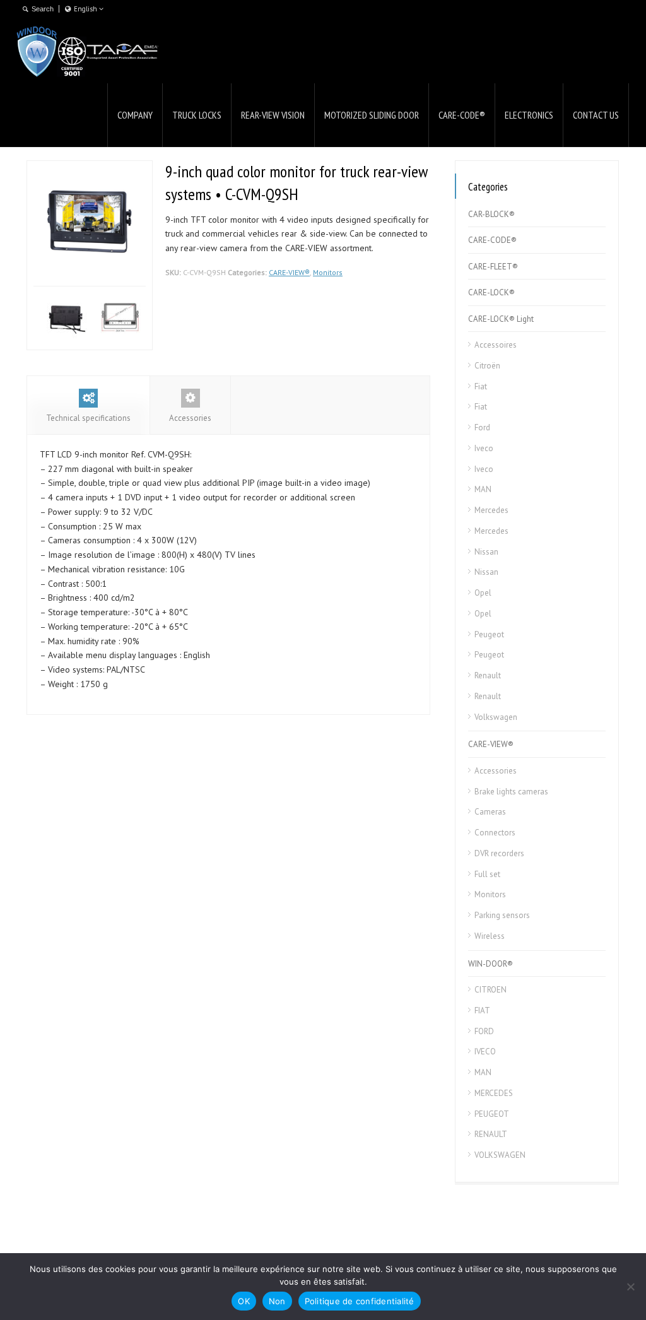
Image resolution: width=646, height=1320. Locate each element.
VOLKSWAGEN (500, 1155)
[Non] (630, 1286)
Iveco (483, 448)
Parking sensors (502, 915)
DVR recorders (499, 853)
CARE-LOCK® (491, 292)
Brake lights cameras (511, 791)
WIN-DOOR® (490, 963)
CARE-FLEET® (493, 266)
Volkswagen (495, 717)
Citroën (487, 365)
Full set (487, 874)
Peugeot (489, 634)
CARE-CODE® (461, 115)
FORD (484, 1031)
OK (244, 1301)
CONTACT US (596, 115)
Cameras (490, 811)
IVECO (485, 1051)
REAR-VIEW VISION (273, 115)
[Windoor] (88, 51)
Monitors (328, 272)
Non (277, 1301)
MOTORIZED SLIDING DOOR (371, 115)
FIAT (482, 1010)
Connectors (494, 832)
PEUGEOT (491, 1114)
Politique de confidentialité (359, 1301)
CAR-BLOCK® (491, 214)
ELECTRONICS (529, 115)
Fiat (480, 386)
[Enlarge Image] (43, 167)
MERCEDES (493, 1093)
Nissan (486, 551)
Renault (487, 675)
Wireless (489, 936)
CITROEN (490, 989)
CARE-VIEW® (289, 272)
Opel (482, 592)
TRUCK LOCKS (196, 115)
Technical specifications (88, 418)
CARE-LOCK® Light (501, 319)
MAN (482, 489)
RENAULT (490, 1134)
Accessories (190, 418)
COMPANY (135, 115)
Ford (482, 427)
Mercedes (491, 510)
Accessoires (495, 344)
